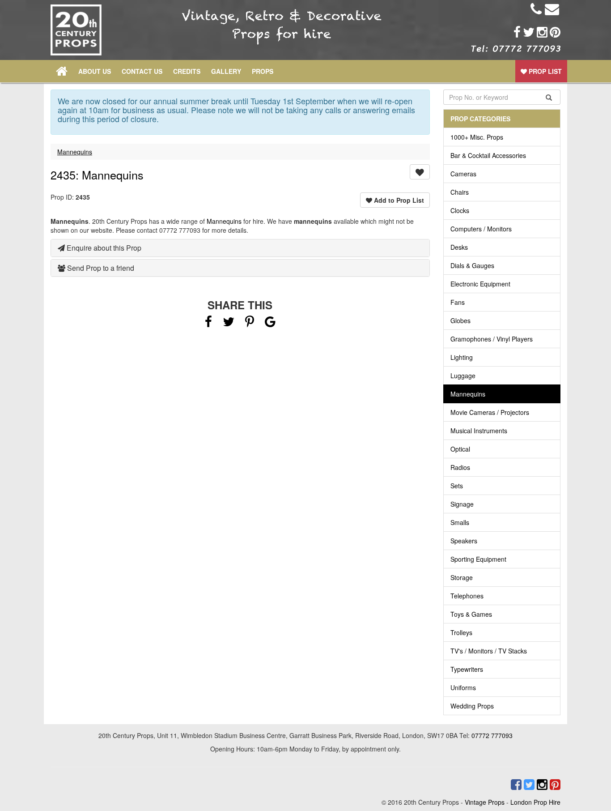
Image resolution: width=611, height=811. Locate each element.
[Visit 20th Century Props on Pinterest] (553, 32)
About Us (94, 71)
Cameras (463, 173)
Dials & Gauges (472, 265)
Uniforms (463, 687)
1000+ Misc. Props (476, 136)
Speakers (463, 540)
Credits (186, 71)
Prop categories (480, 118)
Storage (461, 577)
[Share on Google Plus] (270, 323)
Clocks (459, 210)
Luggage (462, 375)
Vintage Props (485, 802)
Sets (456, 485)
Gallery (226, 71)
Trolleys (461, 632)
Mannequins (74, 151)
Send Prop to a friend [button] (99, 268)
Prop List (544, 71)
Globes (460, 320)
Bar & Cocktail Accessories (488, 155)
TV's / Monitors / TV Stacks (488, 650)
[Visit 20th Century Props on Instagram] (541, 32)
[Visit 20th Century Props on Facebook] (516, 32)
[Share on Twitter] (229, 323)
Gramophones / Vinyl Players (491, 338)
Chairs (459, 192)
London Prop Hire (535, 802)
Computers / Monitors (481, 228)
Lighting (461, 357)
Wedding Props (472, 705)
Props (262, 71)
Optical (460, 448)
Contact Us (142, 71)
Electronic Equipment (480, 283)
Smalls (459, 522)
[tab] (240, 247)
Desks (459, 247)
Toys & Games (471, 614)
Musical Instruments (478, 430)
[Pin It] (249, 323)
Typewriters (466, 669)
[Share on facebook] (208, 323)
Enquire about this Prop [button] (103, 248)
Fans (457, 302)
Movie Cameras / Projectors (489, 412)
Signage (462, 503)
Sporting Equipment (478, 559)
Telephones (467, 595)
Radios (460, 467)
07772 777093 (492, 735)
